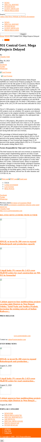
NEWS (6, 3)
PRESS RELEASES (11, 11)
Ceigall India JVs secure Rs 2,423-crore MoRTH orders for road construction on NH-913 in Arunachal (20, 272)
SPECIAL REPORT (11, 5)
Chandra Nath (5, 57)
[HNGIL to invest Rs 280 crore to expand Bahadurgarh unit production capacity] (13, 237)
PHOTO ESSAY (11, 423)
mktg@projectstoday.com (17, 339)
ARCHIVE (9, 419)
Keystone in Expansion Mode (21, 203)
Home (2, 36)
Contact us (8, 433)
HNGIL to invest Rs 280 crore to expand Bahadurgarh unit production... (18, 360)
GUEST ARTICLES (11, 9)
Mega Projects (9, 189)
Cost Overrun (9, 187)
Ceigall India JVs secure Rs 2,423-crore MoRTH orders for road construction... (17, 379)
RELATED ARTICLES (9, 215)
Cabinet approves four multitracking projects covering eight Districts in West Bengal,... (20, 399)
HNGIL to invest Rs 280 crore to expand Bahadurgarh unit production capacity (18, 242)
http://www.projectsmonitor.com (11, 211)
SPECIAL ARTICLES (13, 421)
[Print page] (4, 179)
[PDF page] (13, 179)
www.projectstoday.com (22, 336)
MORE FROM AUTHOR (27, 215)
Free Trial (7, 431)
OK (2, 441)
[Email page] (22, 179)
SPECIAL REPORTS (13, 417)
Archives (7, 429)
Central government (11, 185)
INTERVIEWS (9, 7)
